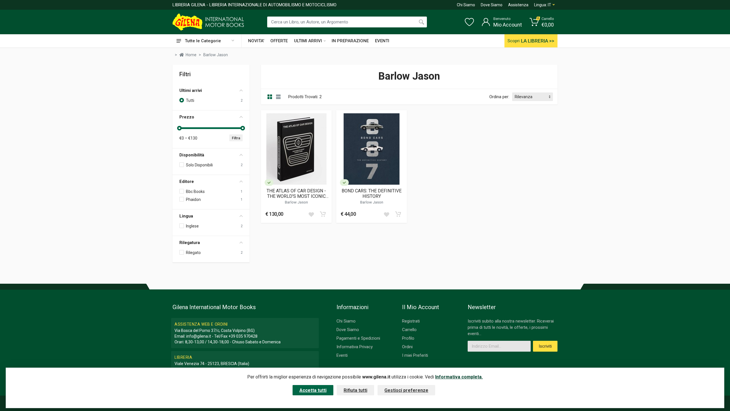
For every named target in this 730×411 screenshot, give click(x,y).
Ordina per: (499, 96)
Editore (186, 181)
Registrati (411, 321)
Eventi (342, 355)
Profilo (408, 338)
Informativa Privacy (354, 346)
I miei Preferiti (415, 355)
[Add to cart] (323, 214)
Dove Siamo (491, 5)
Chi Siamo (466, 5)
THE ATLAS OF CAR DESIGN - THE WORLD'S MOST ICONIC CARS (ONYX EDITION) (296, 193)
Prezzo (186, 117)
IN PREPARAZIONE (350, 40)
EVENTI (382, 40)
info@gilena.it (198, 336)
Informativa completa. (459, 377)
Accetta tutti (313, 390)
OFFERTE (279, 40)
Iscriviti (545, 346)
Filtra (236, 138)
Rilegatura (189, 242)
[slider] (179, 128)
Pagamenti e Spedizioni (358, 338)
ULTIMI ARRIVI (308, 40)
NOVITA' (256, 40)
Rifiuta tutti (355, 390)
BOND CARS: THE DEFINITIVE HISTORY (372, 193)
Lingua (186, 216)
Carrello (409, 329)
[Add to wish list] (311, 214)
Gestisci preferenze (406, 390)
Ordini (407, 346)
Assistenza (518, 5)
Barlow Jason (296, 202)
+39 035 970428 (242, 336)
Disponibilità (191, 155)
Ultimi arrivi (190, 90)
